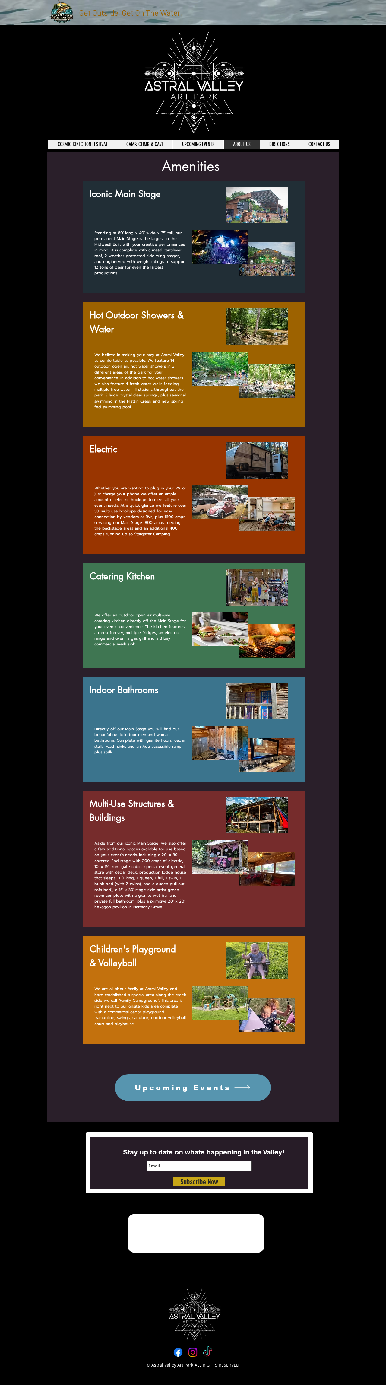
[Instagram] (193, 1352)
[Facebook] (178, 1352)
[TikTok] (208, 1352)
